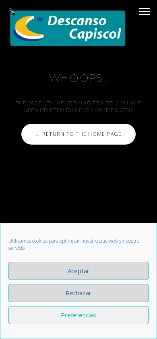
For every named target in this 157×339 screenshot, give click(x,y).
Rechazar (78, 293)
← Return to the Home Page (78, 134)
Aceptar (78, 271)
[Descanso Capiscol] (67, 27)
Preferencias (78, 315)
